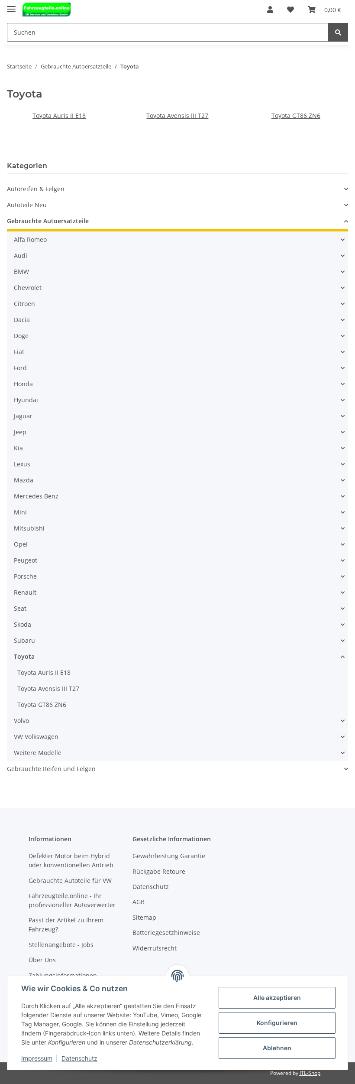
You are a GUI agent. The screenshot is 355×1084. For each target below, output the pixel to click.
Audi (20, 255)
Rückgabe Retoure (158, 871)
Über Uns (42, 960)
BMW (21, 271)
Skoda (22, 624)
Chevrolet (28, 287)
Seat (20, 608)
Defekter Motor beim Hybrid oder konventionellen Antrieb (71, 860)
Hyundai (26, 400)
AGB (138, 902)
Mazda (23, 480)
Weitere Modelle (37, 753)
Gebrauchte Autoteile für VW (70, 880)
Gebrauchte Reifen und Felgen (51, 769)
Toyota (24, 656)
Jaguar (23, 416)
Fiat (19, 352)
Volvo (21, 720)
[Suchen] (338, 32)
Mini (20, 512)
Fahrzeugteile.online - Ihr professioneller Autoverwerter (72, 900)
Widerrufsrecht (154, 948)
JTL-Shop (310, 1073)
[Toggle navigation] (11, 5)
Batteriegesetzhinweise (166, 932)
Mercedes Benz (36, 496)
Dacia (22, 320)
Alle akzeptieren (277, 997)
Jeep (20, 432)
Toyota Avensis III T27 (177, 115)
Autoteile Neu (27, 205)
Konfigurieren (277, 1022)
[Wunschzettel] (290, 9)
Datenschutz (150, 886)
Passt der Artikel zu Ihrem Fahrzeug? (66, 924)
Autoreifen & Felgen (36, 189)
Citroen (24, 303)
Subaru (24, 640)
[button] (270, 9)
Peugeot (25, 560)
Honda (23, 384)
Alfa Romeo (30, 239)
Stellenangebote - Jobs (61, 945)
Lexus (22, 464)
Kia (18, 448)
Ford (20, 368)
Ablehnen (277, 1047)
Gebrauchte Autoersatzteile (48, 221)
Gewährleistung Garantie (168, 856)
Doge (21, 336)
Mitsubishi (29, 528)
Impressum (36, 1058)
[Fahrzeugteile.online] (47, 10)
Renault (25, 592)
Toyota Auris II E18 (59, 115)
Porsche (25, 576)
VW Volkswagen (36, 736)
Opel (21, 544)
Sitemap (144, 917)
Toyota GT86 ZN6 (295, 115)
